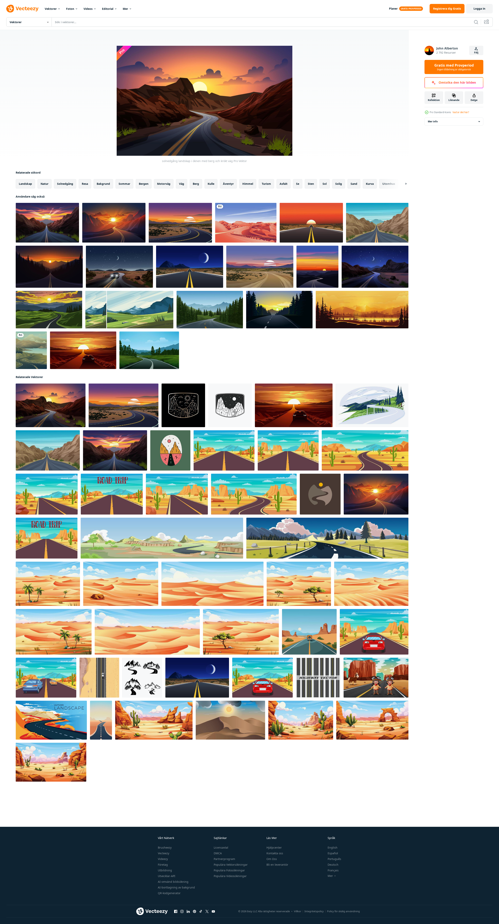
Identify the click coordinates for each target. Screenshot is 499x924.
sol (325, 184)
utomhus (388, 184)
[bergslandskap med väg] (129, 309)
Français (333, 870)
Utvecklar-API (166, 876)
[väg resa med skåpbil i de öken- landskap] (309, 632)
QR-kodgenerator (169, 893)
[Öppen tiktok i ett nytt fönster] (200, 911)
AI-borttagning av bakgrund (176, 887)
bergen (143, 184)
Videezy (163, 859)
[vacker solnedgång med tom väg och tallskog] (49, 267)
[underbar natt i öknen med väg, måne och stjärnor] (119, 267)
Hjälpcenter (274, 847)
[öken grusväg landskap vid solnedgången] (259, 267)
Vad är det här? (461, 112)
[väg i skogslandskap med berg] (209, 309)
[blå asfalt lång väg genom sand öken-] (101, 720)
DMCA (218, 853)
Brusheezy (165, 847)
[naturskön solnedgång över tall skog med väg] (279, 309)
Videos (88, 9)
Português (334, 859)
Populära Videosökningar (230, 876)
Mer (125, 9)
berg (196, 184)
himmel (247, 184)
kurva (370, 184)
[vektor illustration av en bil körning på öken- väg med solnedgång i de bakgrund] (83, 350)
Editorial (107, 9)
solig (338, 184)
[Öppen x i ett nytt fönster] (207, 911)
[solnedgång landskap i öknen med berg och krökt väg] (50, 405)
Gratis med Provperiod (454, 67)
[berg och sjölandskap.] (362, 309)
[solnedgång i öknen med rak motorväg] (311, 223)
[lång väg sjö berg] (31, 350)
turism (266, 184)
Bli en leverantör (277, 864)
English (332, 847)
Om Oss (271, 859)
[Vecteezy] (22, 9)
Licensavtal (221, 847)
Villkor (297, 911)
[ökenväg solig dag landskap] (377, 223)
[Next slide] (402, 184)
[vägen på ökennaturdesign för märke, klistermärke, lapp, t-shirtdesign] (170, 450)
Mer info (433, 121)
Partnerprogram (224, 859)
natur (44, 184)
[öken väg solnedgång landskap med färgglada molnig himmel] (47, 223)
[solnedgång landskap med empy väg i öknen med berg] (317, 267)
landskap (25, 184)
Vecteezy (163, 853)
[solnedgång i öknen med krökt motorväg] (180, 223)
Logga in (479, 8)
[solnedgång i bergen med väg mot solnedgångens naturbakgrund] (113, 223)
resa (85, 184)
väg (181, 184)
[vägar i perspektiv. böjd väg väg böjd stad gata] (318, 678)
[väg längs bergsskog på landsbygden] (149, 350)
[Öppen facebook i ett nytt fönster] (175, 911)
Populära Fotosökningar (229, 870)
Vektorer (51, 9)
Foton (70, 9)
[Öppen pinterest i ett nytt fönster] (194, 911)
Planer (393, 8)
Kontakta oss (274, 853)
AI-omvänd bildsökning (173, 882)
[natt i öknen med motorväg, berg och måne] (189, 267)
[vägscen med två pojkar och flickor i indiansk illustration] (376, 678)
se (297, 184)
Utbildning (165, 870)
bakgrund (103, 184)
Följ (476, 52)
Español (333, 853)
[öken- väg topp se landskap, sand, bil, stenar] (99, 678)
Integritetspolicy (314, 911)
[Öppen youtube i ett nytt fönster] (213, 911)
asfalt (283, 184)
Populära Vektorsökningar (231, 864)
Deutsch (333, 864)
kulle (211, 184)
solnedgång (65, 184)
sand (354, 184)
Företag (163, 864)
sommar (124, 184)
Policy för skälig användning (343, 911)
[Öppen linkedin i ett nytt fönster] (188, 911)
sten (311, 184)
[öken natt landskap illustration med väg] (375, 267)
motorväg (163, 184)
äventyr (228, 184)
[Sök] (476, 22)
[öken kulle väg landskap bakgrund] (245, 223)
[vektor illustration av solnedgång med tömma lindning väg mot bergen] (49, 309)
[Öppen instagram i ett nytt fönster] (182, 911)
